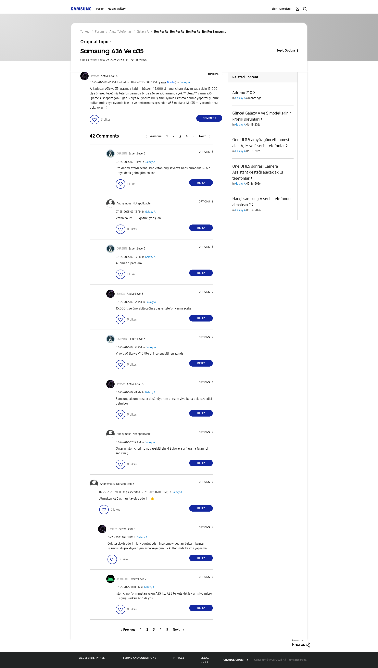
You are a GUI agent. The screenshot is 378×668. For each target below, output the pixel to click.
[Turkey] (81, 9)
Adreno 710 (242, 92)
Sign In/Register (282, 8)
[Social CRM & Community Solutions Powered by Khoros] (301, 643)
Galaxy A (185, 82)
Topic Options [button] (286, 50)
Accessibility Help (93, 658)
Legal (205, 658)
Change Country (235, 660)
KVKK (204, 662)
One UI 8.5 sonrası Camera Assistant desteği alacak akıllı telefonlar (257, 172)
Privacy (178, 658)
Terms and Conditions (139, 658)
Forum (100, 8)
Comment (209, 118)
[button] (215, 74)
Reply (201, 182)
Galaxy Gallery (117, 8)
